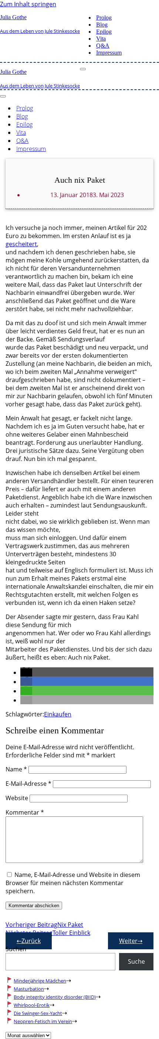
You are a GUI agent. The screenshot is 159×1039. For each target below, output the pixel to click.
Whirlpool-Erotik (32, 1005)
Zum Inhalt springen (28, 4)
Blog (102, 24)
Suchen (16, 949)
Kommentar (25, 812)
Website (17, 798)
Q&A (102, 45)
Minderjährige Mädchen (40, 980)
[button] (26, 672)
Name (16, 769)
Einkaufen (57, 714)
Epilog (104, 31)
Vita (101, 38)
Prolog (104, 17)
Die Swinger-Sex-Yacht (38, 1013)
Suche (136, 961)
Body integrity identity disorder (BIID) (55, 997)
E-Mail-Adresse (28, 784)
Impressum (109, 52)
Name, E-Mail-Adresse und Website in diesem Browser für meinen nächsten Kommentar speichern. (73, 883)
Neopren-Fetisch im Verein (43, 1021)
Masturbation (29, 988)
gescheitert (21, 244)
